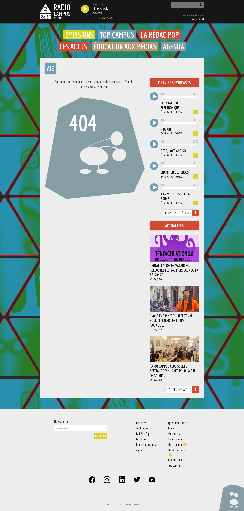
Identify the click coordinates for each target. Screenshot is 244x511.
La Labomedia (115, 504)
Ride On (196, 19)
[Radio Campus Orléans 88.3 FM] (55, 11)
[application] (179, 97)
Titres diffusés (101, 18)
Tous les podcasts (178, 213)
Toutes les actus (179, 389)
